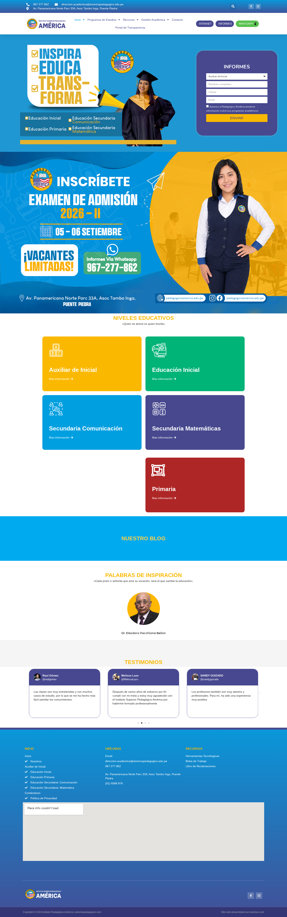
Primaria (164, 489)
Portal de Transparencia (130, 27)
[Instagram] (258, 6)
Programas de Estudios (101, 19)
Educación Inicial (176, 370)
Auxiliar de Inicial (73, 370)
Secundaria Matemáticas (186, 428)
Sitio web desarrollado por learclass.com (242, 912)
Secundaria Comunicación (85, 428)
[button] (233, 7)
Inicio (77, 19)
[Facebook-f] (251, 6)
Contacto (177, 19)
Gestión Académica (153, 19)
